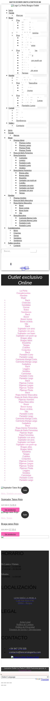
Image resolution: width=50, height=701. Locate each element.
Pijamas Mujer (19, 140)
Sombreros (21, 120)
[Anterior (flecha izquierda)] (2, 685)
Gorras (16, 236)
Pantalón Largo (28, 105)
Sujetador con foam (26, 188)
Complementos (14, 228)
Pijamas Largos (25, 145)
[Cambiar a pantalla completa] (5, 682)
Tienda (11, 13)
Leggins (22, 160)
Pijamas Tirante (25, 150)
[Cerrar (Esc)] (10, 682)
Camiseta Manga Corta (28, 218)
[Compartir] (8, 682)
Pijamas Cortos (25, 143)
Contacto (20, 125)
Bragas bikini (24, 175)
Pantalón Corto (25, 163)
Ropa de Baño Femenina (23, 153)
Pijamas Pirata (24, 148)
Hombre (12, 75)
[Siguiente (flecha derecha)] (5, 685)
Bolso (16, 231)
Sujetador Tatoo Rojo (12, 499)
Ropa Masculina (20, 216)
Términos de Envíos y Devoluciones (25, 629)
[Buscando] (33, 251)
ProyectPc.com (25, 670)
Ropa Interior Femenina (23, 170)
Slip (20, 213)
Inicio (11, 10)
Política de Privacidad (25, 627)
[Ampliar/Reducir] (2, 682)
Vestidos (22, 168)
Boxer (21, 205)
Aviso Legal (25, 622)
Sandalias (17, 238)
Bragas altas (24, 173)
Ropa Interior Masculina (23, 203)
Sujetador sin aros (26, 190)
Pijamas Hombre (20, 198)
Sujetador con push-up (32, 60)
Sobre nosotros (14, 243)
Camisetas (23, 158)
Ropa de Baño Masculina (23, 200)
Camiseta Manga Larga (28, 221)
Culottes (22, 183)
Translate (45, 679)
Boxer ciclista (24, 208)
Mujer (11, 18)
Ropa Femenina (20, 155)
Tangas (25, 73)
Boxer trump (27, 90)
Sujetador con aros (26, 185)
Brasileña (22, 178)
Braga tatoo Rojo (9, 524)
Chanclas (17, 233)
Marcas (19, 15)
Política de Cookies (25, 624)
